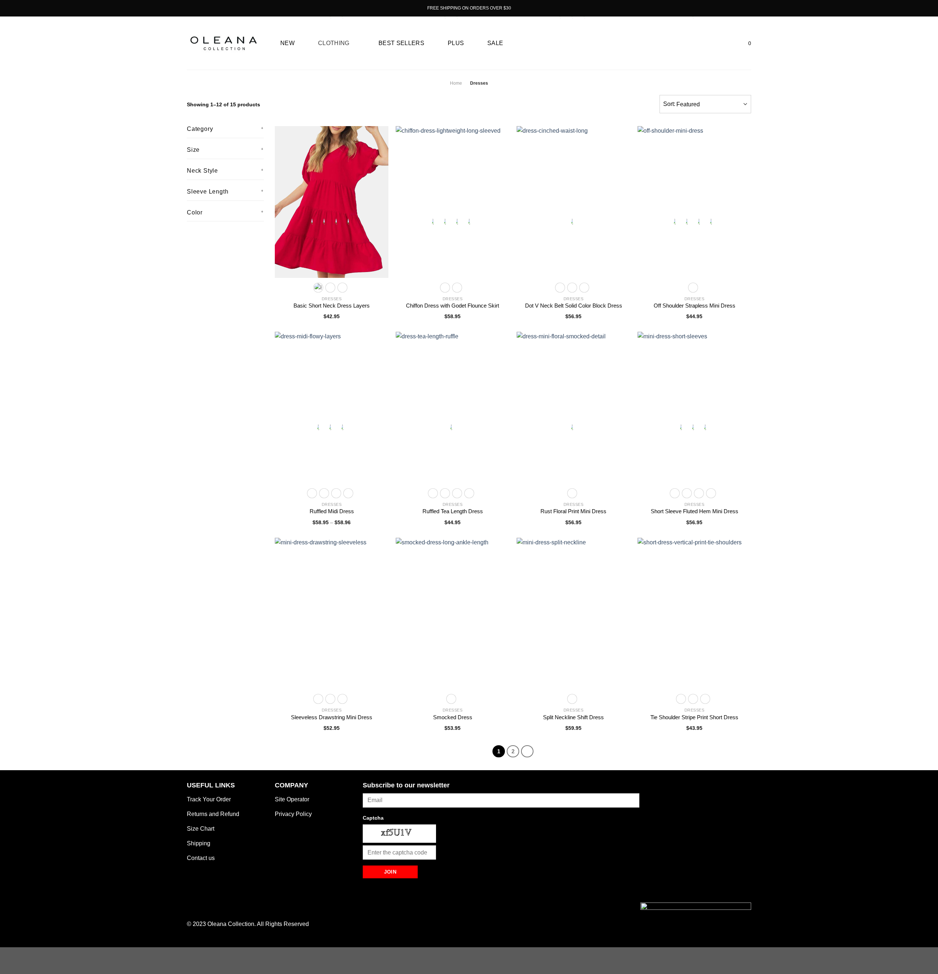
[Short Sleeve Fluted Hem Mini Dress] (694, 408)
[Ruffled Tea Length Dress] (452, 408)
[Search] (720, 43)
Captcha (373, 818)
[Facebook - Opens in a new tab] (195, 8)
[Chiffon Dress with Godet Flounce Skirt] (452, 202)
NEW (287, 43)
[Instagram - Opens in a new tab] (204, 8)
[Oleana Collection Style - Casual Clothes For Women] (223, 43)
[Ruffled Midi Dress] (331, 408)
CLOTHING (334, 43)
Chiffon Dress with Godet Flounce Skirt (452, 305)
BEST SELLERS (401, 43)
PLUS (456, 43)
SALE (495, 43)
